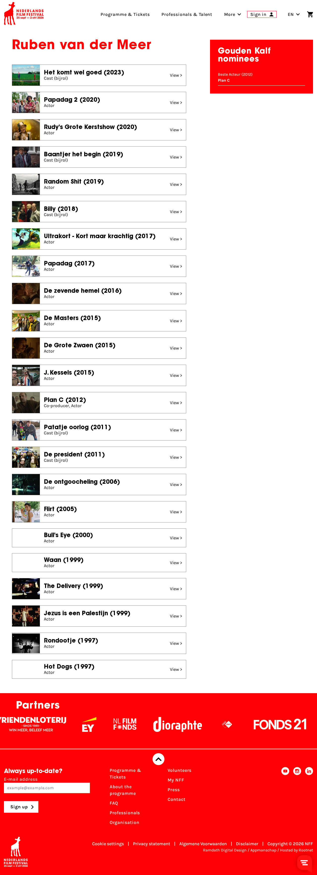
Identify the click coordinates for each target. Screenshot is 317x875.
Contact (176, 799)
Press (174, 789)
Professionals (125, 812)
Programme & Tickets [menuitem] (125, 14)
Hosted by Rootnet (296, 850)
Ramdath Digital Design (225, 850)
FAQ (114, 803)
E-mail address (21, 779)
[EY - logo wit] (73, 724)
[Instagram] (297, 798)
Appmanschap (263, 850)
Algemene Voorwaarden (203, 843)
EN (291, 14)
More (229, 14)
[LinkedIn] (309, 798)
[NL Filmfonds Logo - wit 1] (109, 724)
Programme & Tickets (125, 774)
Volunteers (179, 770)
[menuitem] (229, 14)
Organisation (124, 822)
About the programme (123, 790)
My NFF (176, 780)
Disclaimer (247, 843)
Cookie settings (108, 843)
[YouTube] (285, 798)
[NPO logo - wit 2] (211, 724)
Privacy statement (151, 843)
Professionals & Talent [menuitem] (186, 14)
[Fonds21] (264, 724)
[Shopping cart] (310, 14)
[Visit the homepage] (24, 14)
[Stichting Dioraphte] (161, 724)
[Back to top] (158, 759)
